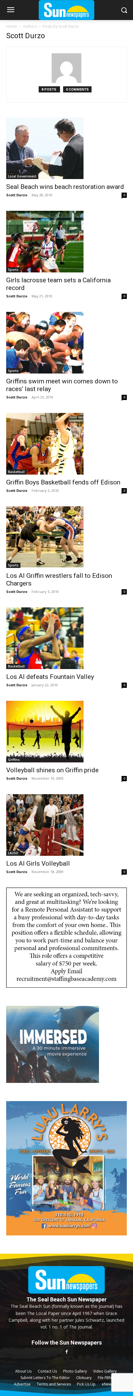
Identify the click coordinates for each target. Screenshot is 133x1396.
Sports (13, 269)
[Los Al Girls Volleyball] (66, 825)
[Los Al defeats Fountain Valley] (66, 638)
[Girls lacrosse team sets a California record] (66, 241)
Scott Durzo (16, 195)
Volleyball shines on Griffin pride (52, 770)
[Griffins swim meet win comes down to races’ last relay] (66, 342)
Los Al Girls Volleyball (38, 863)
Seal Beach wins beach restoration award (65, 186)
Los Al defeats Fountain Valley (50, 676)
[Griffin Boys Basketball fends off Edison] (66, 444)
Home (11, 26)
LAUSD (13, 853)
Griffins (14, 759)
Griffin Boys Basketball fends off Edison (63, 482)
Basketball (16, 472)
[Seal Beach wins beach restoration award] (66, 148)
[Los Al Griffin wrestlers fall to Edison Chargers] (66, 537)
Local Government (22, 176)
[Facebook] (66, 1352)
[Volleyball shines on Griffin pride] (66, 731)
